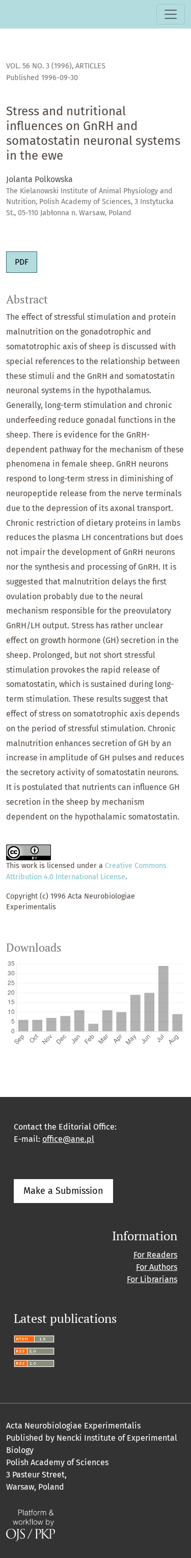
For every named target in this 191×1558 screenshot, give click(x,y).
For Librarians (152, 1279)
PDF (22, 262)
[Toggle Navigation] (170, 14)
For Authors (156, 1267)
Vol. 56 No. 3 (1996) (39, 66)
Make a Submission (63, 1190)
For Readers (155, 1255)
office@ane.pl (68, 1139)
